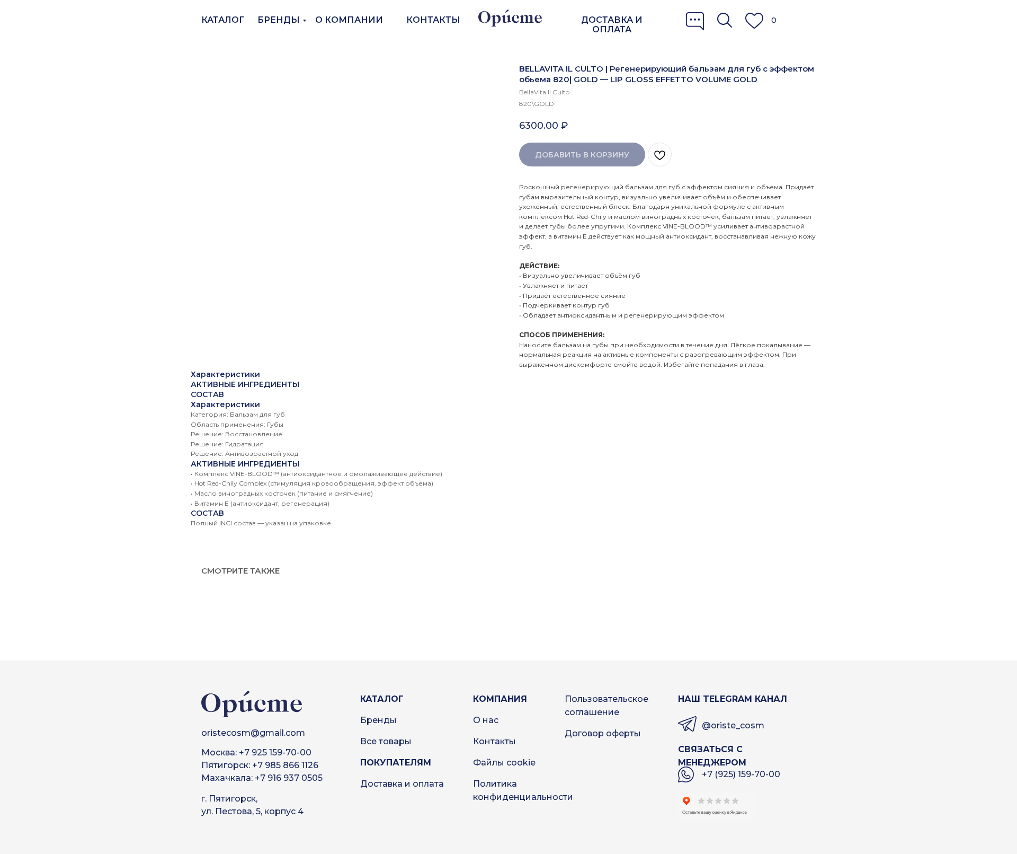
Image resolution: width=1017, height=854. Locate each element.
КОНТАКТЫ (433, 20)
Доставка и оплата (402, 784)
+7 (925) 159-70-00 (741, 774)
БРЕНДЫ (278, 20)
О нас (485, 720)
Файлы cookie (504, 763)
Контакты (494, 741)
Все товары (386, 741)
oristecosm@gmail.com (253, 733)
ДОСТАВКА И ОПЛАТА (612, 24)
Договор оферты (603, 733)
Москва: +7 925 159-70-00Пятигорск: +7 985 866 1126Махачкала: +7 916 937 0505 (262, 765)
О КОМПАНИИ (349, 20)
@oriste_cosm (733, 725)
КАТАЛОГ (222, 20)
